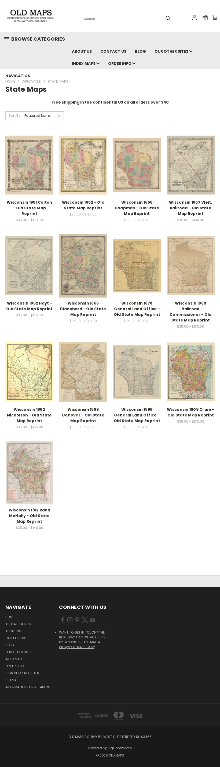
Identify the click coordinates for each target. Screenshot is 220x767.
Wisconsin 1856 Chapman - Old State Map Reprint (137, 208)
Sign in (11, 673)
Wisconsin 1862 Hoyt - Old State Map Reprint (29, 306)
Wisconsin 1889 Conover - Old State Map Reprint (83, 415)
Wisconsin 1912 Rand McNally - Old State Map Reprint (29, 515)
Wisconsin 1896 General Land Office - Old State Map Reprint (137, 415)
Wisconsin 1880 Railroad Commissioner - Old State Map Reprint (191, 312)
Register (31, 673)
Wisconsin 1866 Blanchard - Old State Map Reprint (83, 309)
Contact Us (113, 51)
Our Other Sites (172, 51)
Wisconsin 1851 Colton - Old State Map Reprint (29, 208)
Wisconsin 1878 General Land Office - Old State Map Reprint (137, 309)
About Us (82, 51)
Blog (140, 51)
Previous (211, 750)
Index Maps (84, 63)
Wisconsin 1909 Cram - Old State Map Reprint (190, 412)
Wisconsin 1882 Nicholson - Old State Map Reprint (29, 415)
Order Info (120, 63)
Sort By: (15, 115)
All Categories (18, 624)
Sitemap (11, 680)
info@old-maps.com (76, 647)
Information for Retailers (27, 687)
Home (9, 617)
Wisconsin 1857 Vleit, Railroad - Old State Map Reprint (190, 208)
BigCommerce (120, 748)
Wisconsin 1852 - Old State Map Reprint (83, 205)
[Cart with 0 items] (214, 17)
